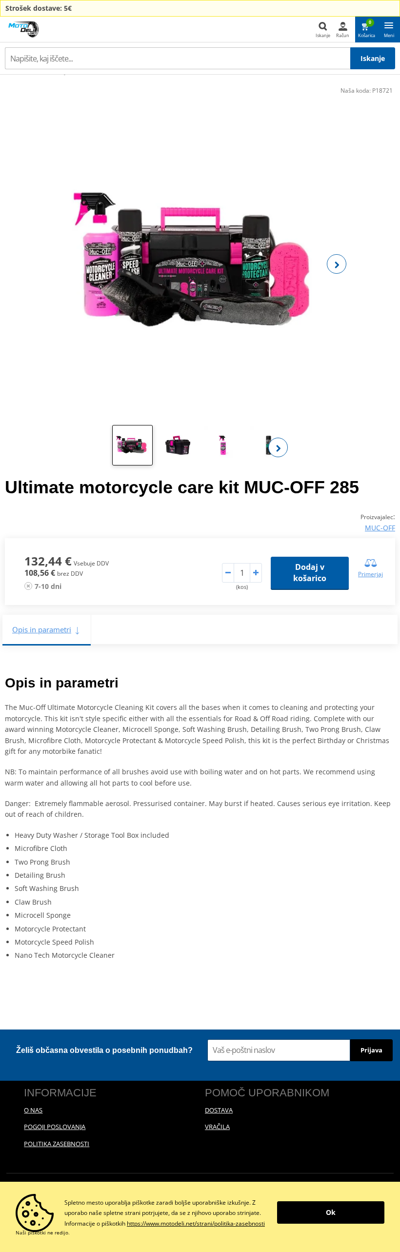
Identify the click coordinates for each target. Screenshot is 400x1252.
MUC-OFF (380, 527)
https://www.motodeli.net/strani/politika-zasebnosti (196, 1223)
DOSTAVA (219, 1110)
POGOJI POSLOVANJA (54, 1126)
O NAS (33, 1110)
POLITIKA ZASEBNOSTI (56, 1143)
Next (336, 264)
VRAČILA (217, 1126)
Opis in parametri (41, 629)
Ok (331, 1212)
